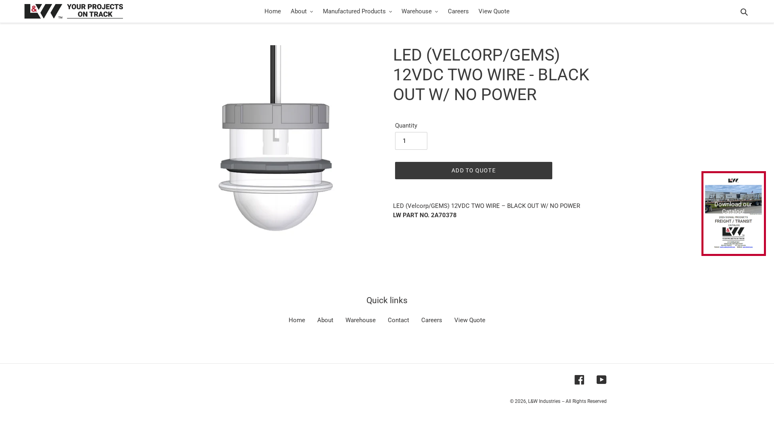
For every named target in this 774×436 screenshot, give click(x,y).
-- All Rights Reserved (584, 401)
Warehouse (360, 320)
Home (297, 320)
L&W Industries (544, 401)
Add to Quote (473, 170)
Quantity (406, 125)
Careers (431, 320)
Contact (398, 320)
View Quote (469, 320)
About (325, 320)
